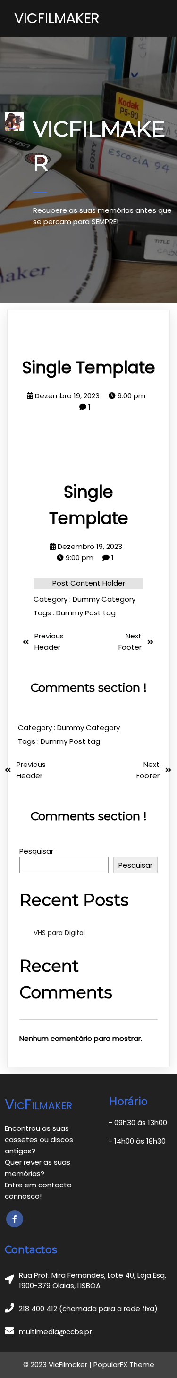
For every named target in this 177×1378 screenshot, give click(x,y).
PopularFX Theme (123, 1365)
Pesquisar (36, 851)
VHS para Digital (59, 932)
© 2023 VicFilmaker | (58, 1365)
